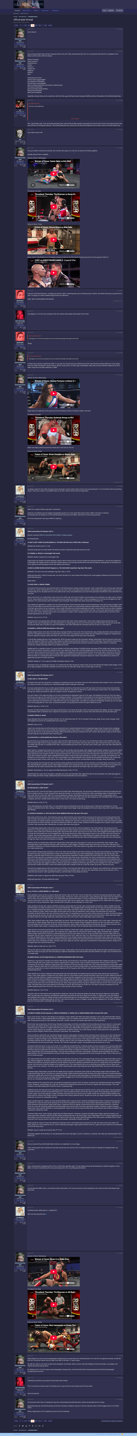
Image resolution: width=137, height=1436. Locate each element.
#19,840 (120, 781)
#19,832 (120, 311)
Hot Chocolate (20, 321)
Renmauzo (20, 300)
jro (20, 110)
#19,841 (120, 884)
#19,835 (120, 375)
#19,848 (120, 1355)
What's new (26, 10)
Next (50, 25)
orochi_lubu (18, 22)
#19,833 (120, 332)
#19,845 (120, 1185)
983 (46, 25)
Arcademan (20, 496)
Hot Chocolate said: (34, 336)
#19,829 (120, 129)
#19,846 (120, 1207)
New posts (16, 13)
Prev (16, 25)
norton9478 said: (33, 103)
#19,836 (120, 486)
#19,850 (120, 1399)
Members (55, 10)
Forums (17, 10)
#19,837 (120, 506)
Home (119, 1434)
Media (36, 10)
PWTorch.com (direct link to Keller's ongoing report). (56, 535)
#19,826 (120, 29)
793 (29, 25)
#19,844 (120, 1163)
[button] (31, 10)
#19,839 (120, 672)
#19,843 (120, 1141)
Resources (45, 10)
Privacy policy (108, 1434)
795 (36, 25)
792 (25, 25)
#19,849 (120, 1377)
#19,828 (120, 100)
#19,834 (120, 352)
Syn (20, 139)
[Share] (117, 29)
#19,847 (120, 1253)
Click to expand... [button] (75, 118)
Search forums (24, 13)
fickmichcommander (20, 40)
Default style (18, 1434)
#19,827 (120, 51)
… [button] (22, 25)
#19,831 (120, 290)
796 (40, 25)
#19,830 (120, 148)
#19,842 (120, 1006)
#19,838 (120, 528)
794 (33, 25)
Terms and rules (100, 1434)
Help (115, 1434)
